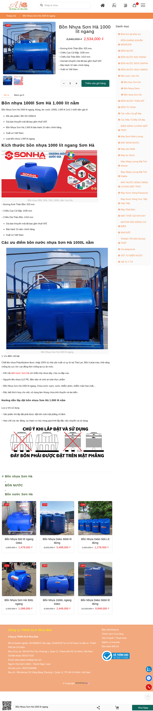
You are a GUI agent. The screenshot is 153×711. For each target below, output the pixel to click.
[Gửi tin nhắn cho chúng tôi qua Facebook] (149, 678)
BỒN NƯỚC (14, 485)
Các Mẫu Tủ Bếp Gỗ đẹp (133, 119)
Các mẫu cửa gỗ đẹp (131, 113)
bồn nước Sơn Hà (20, 373)
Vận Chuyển (108, 638)
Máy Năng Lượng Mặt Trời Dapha (134, 174)
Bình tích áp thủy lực (131, 34)
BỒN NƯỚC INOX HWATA (134, 69)
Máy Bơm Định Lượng (132, 136)
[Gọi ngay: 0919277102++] (149, 687)
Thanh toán (121, 638)
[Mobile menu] (142, 5)
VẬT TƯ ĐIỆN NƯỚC (132, 255)
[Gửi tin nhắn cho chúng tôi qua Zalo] (149, 671)
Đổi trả (115, 646)
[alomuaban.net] (18, 5)
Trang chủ (11, 15)
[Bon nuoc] (114, 5)
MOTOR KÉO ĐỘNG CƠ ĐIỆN (133, 224)
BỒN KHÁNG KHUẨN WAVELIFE (132, 42)
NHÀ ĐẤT (126, 232)
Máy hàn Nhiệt (128, 149)
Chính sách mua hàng (112, 634)
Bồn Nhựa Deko (132, 88)
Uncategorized (128, 249)
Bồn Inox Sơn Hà (132, 82)
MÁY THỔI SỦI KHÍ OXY (133, 216)
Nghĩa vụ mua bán (111, 642)
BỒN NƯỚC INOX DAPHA (134, 63)
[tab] (6, 95)
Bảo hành (106, 646)
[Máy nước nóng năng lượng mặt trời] (125, 5)
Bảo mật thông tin (110, 629)
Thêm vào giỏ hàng (95, 83)
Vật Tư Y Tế (127, 261)
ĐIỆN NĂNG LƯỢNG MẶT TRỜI (134, 128)
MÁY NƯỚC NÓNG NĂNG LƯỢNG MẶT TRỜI (134, 184)
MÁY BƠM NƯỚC (130, 142)
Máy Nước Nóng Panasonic (134, 193)
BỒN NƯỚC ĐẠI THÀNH (133, 57)
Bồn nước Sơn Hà (19, 494)
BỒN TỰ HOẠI (128, 107)
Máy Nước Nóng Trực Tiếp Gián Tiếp (134, 201)
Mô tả (6, 95)
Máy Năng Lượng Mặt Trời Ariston (134, 163)
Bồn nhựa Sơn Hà (18, 476)
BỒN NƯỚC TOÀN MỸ (132, 101)
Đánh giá (19, 95)
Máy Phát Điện (128, 209)
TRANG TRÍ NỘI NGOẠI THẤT (133, 240)
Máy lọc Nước (128, 155)
